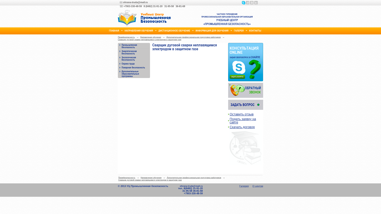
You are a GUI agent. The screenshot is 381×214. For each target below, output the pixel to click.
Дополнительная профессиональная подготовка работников (193, 37)
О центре (257, 186)
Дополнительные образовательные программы (130, 74)
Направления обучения (139, 30)
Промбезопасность (126, 37)
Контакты (255, 30)
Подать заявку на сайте (243, 120)
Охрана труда (128, 63)
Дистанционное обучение (174, 30)
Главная (114, 30)
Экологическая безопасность (129, 58)
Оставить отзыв (242, 114)
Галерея (239, 30)
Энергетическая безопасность (129, 52)
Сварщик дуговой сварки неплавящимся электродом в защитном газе (149, 39)
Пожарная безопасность (133, 67)
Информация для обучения (212, 30)
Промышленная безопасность (129, 46)
